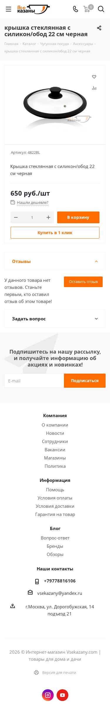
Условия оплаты (55, 498)
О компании (55, 425)
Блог (55, 528)
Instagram (48, 695)
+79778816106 (60, 581)
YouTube (62, 695)
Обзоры (55, 554)
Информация (55, 480)
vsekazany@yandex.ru (59, 593)
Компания (55, 415)
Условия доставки (55, 506)
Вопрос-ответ (55, 538)
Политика (55, 466)
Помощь (55, 489)
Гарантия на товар (55, 514)
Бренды (55, 546)
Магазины (55, 458)
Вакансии (55, 449)
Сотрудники (55, 441)
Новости (55, 433)
